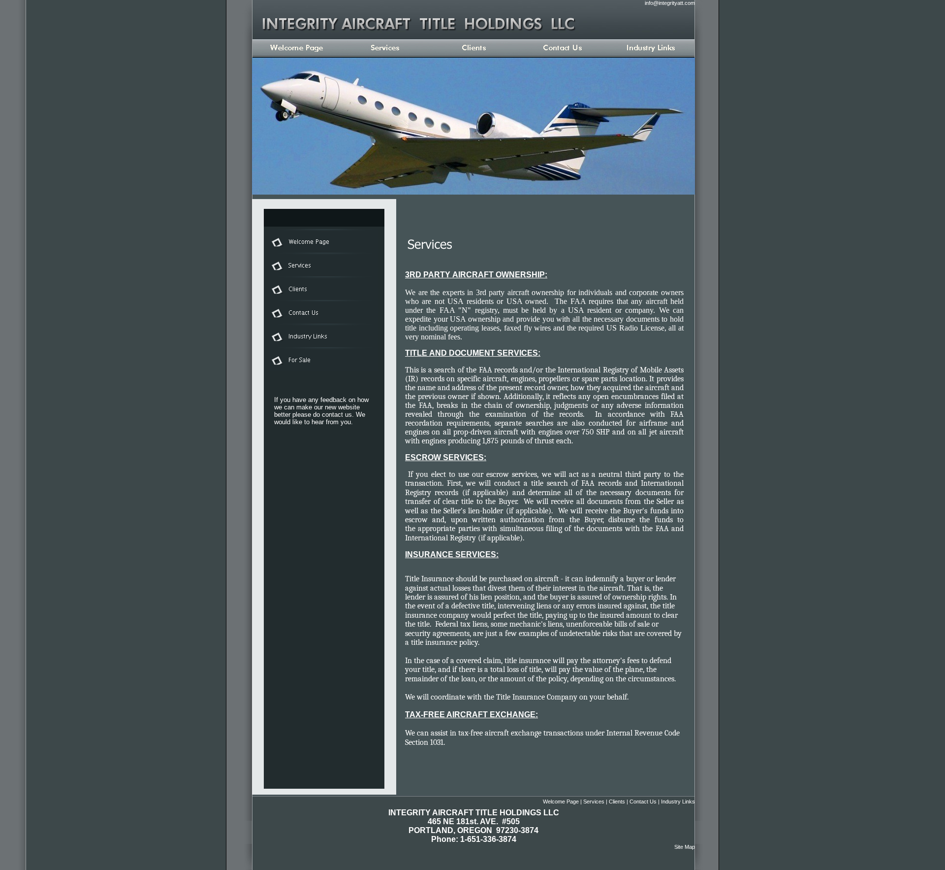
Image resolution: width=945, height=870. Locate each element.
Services (593, 801)
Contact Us (643, 801)
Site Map (684, 847)
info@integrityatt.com (670, 3)
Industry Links (678, 801)
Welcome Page (561, 801)
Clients (617, 801)
